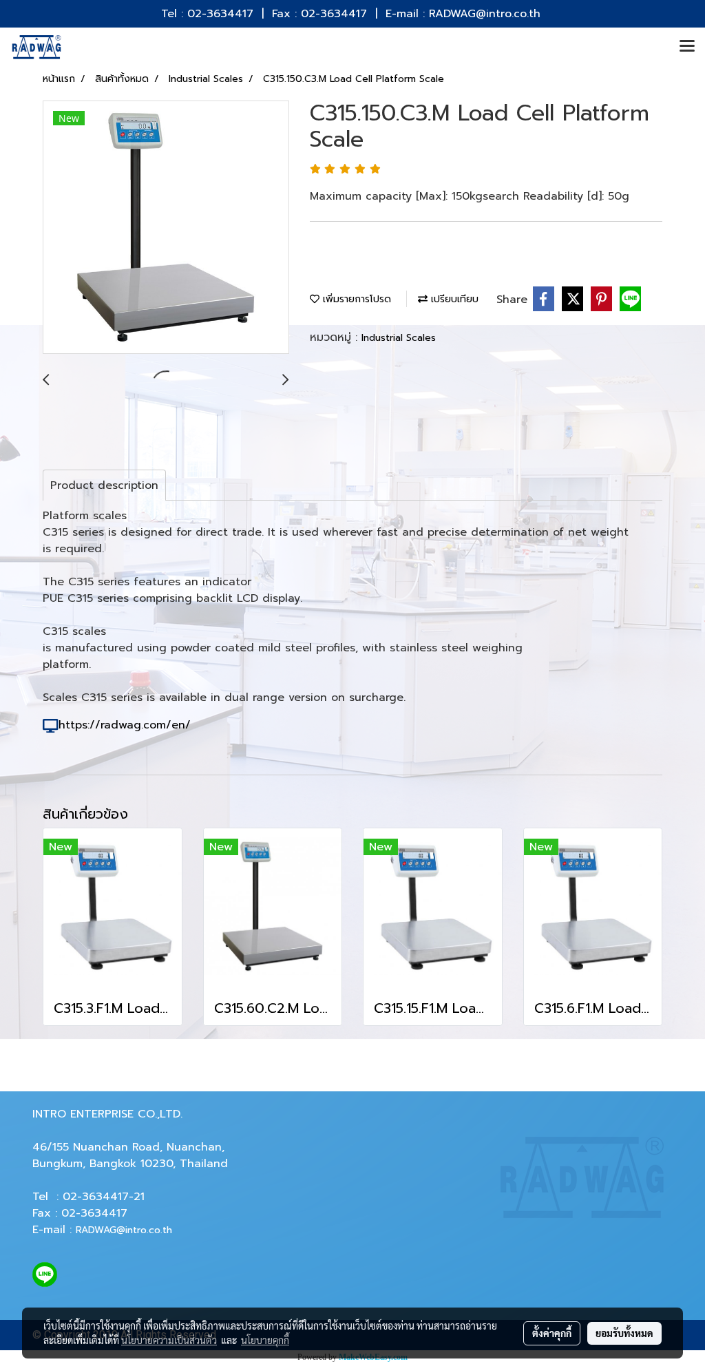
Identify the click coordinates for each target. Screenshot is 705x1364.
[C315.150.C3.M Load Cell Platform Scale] (165, 228)
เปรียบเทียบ (453, 299)
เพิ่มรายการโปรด (355, 299)
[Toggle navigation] (687, 47)
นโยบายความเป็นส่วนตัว (169, 1340)
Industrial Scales (398, 337)
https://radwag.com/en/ (125, 725)
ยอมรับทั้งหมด (624, 1333)
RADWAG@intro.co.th (124, 1230)
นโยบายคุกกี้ (265, 1340)
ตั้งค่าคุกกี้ (551, 1333)
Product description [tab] (104, 485)
